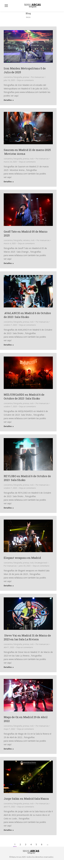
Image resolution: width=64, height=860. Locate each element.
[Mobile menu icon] (6, 5)
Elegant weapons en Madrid (22, 558)
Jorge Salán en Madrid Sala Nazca (26, 798)
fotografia (18, 77)
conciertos (8, 77)
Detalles (8, 100)
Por (37, 77)
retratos (26, 240)
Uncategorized (40, 562)
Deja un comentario (25, 80)
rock (31, 158)
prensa (26, 77)
